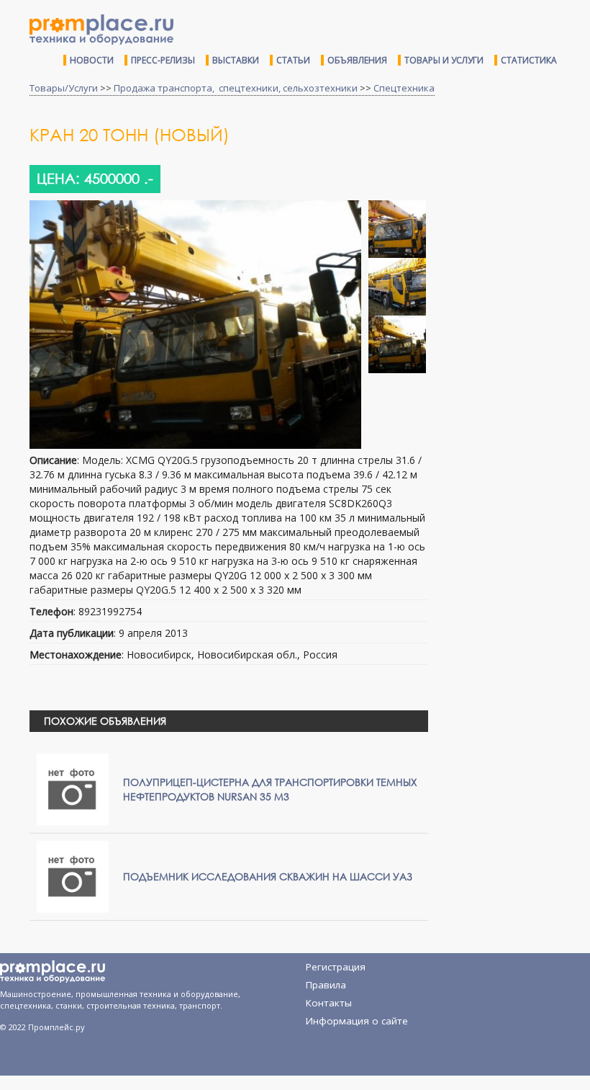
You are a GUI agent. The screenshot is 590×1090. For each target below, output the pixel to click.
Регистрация (336, 966)
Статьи (293, 60)
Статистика (529, 60)
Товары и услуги (444, 60)
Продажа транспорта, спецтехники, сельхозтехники (236, 87)
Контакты (329, 1002)
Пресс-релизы (163, 60)
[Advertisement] (514, 211)
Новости (92, 60)
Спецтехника (404, 87)
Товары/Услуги (64, 87)
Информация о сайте (357, 1020)
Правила (326, 984)
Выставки (235, 60)
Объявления (357, 60)
